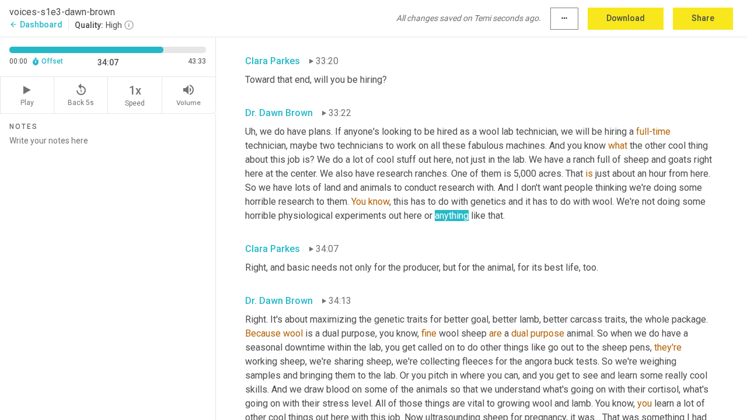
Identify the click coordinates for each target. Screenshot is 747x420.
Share (703, 18)
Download (625, 18)
